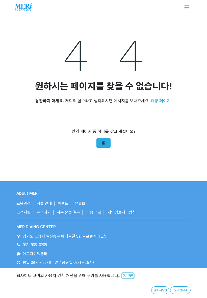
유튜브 (80, 203)
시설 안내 (44, 203)
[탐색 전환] (187, 7)
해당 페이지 (161, 100)
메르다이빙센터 (35, 253)
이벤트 (63, 203)
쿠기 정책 (127, 276)
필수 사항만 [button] (160, 290)
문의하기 (44, 212)
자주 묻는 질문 (68, 212)
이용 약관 (93, 212)
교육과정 (23, 203)
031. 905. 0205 (35, 244)
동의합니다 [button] (180, 290)
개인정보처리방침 (122, 212)
